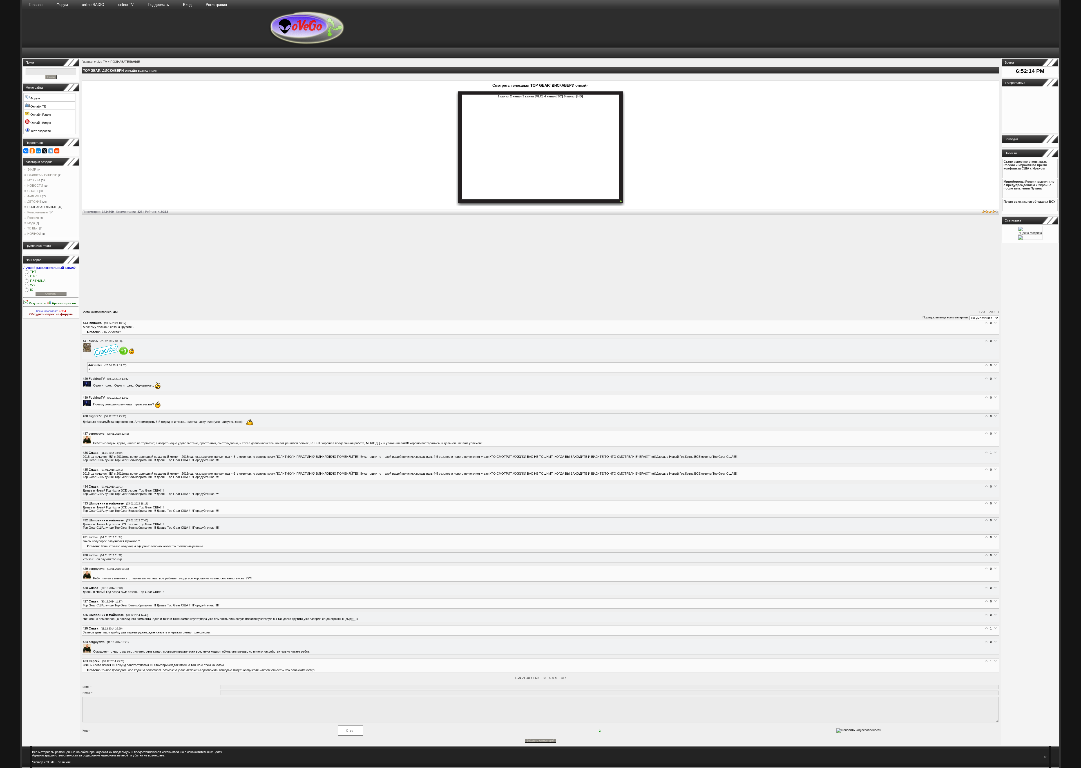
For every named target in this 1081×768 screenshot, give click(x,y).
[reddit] (56, 150)
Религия (33, 217)
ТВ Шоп (32, 228)
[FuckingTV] (88, 385)
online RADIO (93, 5)
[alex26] (88, 350)
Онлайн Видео (40, 122)
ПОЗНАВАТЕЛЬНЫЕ (42, 207)
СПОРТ (32, 191)
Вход (187, 5)
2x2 (32, 285)
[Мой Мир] (38, 150)
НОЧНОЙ (34, 233)
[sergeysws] (88, 443)
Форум (62, 5)
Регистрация (216, 5)
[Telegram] (50, 150)
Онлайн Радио (40, 114)
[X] (44, 150)
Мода (31, 223)
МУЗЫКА (33, 180)
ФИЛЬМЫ (34, 196)
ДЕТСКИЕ (34, 201)
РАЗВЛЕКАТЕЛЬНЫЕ (42, 175)
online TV (126, 5)
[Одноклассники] (32, 150)
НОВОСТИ (35, 185)
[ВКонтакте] (25, 150)
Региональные (37, 212)
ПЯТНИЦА (37, 280)
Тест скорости (40, 131)
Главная (36, 5)
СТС (33, 276)
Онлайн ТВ (38, 106)
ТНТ (33, 271)
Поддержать (158, 5)
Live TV (102, 61)
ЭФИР (31, 169)
